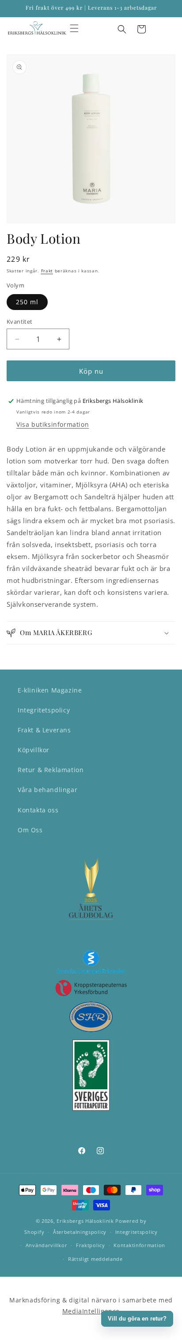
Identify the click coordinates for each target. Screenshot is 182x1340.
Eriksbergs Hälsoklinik (85, 1220)
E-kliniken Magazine (50, 690)
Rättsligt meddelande (95, 1259)
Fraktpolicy (90, 1245)
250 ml (27, 302)
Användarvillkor (47, 1245)
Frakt (47, 271)
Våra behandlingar (47, 789)
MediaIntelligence (91, 1311)
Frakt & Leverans (44, 730)
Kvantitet (20, 321)
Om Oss (30, 830)
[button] (74, 28)
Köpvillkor (33, 750)
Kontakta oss (38, 810)
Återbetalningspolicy (79, 1232)
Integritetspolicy (44, 710)
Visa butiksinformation (52, 424)
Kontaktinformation (139, 1245)
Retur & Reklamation (50, 770)
